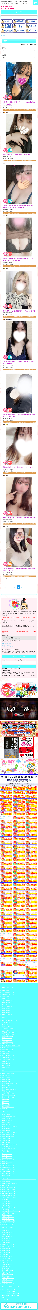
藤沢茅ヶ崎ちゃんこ (7, 1065)
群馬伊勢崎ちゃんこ (7, 1063)
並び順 (4, 55)
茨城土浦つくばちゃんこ (8, 1057)
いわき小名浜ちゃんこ (8, 1000)
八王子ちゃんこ (6, 1105)
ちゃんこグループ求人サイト (10, 1291)
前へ (6, 587)
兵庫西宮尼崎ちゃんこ (8, 1223)
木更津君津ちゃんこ (7, 1050)
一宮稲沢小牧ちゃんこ (8, 1120)
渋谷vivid (4, 1297)
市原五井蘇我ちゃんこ (8, 1093)
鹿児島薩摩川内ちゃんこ (8, 1244)
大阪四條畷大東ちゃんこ (8, 1221)
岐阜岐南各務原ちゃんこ (8, 1134)
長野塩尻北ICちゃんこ (8, 1172)
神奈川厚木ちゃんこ (7, 1044)
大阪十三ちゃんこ (7, 1209)
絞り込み (4, 48)
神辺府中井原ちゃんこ (8, 1278)
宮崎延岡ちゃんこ (7, 1282)
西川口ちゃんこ (6, 1022)
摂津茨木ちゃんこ (7, 1215)
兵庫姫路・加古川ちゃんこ (9, 1195)
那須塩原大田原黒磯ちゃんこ (10, 1083)
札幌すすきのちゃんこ (8, 1006)
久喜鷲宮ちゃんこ (7, 1079)
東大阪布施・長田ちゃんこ (9, 1193)
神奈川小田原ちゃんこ (8, 1059)
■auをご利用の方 (6, 645)
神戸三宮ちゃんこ (7, 1201)
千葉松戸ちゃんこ (7, 1061)
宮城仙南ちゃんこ (7, 991)
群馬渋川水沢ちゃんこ (8, 1056)
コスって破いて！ (7, 1299)
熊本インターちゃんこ (8, 1236)
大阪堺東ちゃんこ (7, 1205)
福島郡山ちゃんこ (7, 1010)
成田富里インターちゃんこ (9, 1032)
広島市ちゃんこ (6, 1254)
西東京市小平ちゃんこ (8, 1097)
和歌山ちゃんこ (6, 1185)
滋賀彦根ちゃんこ (7, 1181)
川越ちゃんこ (5, 1030)
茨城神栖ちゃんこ (7, 1081)
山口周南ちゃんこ (7, 1252)
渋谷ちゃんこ (5, 1101)
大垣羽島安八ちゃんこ (8, 1118)
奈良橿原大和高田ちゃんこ (9, 1187)
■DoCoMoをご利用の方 (7, 643)
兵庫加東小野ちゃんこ (8, 1219)
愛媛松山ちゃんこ (7, 1230)
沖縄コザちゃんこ (7, 1276)
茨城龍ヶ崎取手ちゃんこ (8, 1073)
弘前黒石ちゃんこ (7, 998)
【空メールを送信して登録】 (19, 656)
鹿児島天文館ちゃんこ (8, 1232)
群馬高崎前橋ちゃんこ (8, 1034)
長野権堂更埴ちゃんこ (8, 1168)
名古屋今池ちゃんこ (7, 1114)
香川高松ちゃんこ (7, 1240)
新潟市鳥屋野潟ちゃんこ (8, 1169)
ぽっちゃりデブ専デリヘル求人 (10, 1295)
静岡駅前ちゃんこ (7, 1128)
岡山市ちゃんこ (6, 1272)
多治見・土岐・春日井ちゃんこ (10, 1126)
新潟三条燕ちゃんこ (7, 1175)
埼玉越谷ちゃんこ (7, 1067)
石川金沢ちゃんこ (7, 1158)
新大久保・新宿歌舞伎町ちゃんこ (11, 1046)
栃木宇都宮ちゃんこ (7, 1036)
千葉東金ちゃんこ (7, 1053)
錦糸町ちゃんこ (6, 1052)
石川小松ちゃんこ (7, 1154)
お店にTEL (19, 12)
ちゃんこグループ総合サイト (10, 1289)
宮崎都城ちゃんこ (7, 1248)
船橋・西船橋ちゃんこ (8, 1107)
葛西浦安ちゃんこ (7, 1085)
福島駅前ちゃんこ (7, 1012)
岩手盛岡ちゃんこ (7, 1008)
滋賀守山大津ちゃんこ (8, 1217)
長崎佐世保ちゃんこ (7, 1234)
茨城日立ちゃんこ (7, 1109)
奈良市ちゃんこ (6, 1199)
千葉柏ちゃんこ (6, 1091)
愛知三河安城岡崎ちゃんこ (9, 1116)
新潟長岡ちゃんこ (7, 1162)
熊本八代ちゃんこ (7, 1268)
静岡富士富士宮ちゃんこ (8, 1148)
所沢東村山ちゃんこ (7, 1075)
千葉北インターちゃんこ (8, 1095)
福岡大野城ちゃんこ (7, 1260)
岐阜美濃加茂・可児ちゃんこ (10, 1144)
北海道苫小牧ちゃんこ (8, 1014)
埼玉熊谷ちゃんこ (7, 1038)
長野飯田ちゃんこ (7, 1164)
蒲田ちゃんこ (5, 1103)
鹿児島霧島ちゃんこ (7, 1238)
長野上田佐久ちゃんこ (8, 1173)
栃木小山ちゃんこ (7, 1040)
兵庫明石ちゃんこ (7, 1203)
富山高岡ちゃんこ (7, 1156)
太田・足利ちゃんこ (7, 1077)
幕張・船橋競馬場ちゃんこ (9, 1089)
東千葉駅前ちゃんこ (7, 1028)
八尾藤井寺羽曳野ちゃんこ (9, 1197)
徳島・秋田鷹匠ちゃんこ (8, 1246)
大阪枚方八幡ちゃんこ (8, 1213)
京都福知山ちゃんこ (7, 1225)
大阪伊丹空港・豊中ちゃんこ (10, 1189)
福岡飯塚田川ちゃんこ (8, 1256)
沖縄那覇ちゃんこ (7, 1250)
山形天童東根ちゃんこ (8, 993)
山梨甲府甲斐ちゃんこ (8, 1166)
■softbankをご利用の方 (7, 647)
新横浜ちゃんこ (6, 1087)
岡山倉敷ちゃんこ (7, 1264)
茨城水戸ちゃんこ (7, 1026)
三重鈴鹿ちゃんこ (7, 1140)
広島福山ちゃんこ (7, 1242)
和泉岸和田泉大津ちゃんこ (9, 1191)
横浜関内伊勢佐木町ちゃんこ (10, 1020)
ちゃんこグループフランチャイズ (11, 1293)
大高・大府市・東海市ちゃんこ (10, 1132)
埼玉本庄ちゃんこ (7, 1048)
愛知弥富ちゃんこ (7, 1122)
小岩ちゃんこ (5, 1099)
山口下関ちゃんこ (7, 1258)
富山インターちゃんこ (8, 1160)
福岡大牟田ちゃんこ (7, 1274)
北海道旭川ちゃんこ (7, 1002)
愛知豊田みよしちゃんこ (8, 1136)
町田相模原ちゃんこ (7, 1042)
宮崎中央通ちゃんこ (7, 1270)
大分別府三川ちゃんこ (8, 1284)
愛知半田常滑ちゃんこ (8, 1142)
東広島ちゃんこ (6, 1266)
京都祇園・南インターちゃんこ (10, 1183)
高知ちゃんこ (5, 1262)
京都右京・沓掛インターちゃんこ (11, 1211)
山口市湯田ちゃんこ (7, 1280)
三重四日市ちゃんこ (7, 1124)
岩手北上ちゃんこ (7, 1004)
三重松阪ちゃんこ (7, 1138)
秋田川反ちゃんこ (7, 996)
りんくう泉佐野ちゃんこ (8, 1207)
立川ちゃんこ (5, 1024)
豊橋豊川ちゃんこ (7, 1130)
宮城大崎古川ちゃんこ (8, 994)
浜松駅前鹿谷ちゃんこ (8, 1146)
